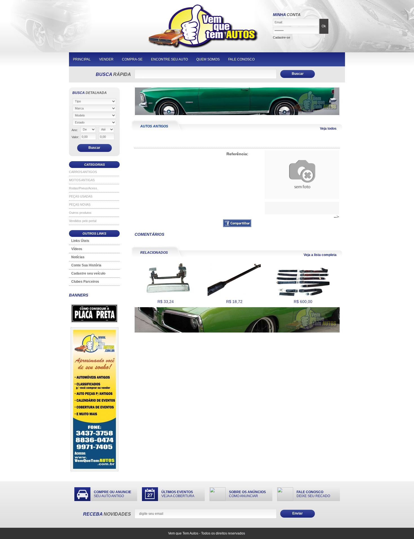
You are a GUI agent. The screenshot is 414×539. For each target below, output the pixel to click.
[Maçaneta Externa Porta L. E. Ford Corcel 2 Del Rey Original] (165, 296)
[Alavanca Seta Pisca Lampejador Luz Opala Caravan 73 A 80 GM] (234, 296)
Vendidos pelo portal (82, 221)
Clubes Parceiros (85, 282)
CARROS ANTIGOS (83, 172)
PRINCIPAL (82, 59)
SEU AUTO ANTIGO (112, 494)
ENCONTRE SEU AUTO (169, 59)
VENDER (106, 59)
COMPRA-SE (132, 59)
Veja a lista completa (320, 255)
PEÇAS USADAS (80, 196)
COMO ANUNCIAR (247, 494)
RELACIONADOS (154, 253)
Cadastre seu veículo (88, 273)
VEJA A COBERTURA (177, 494)
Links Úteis (80, 241)
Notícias (77, 257)
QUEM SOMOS (208, 59)
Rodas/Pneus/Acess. (83, 188)
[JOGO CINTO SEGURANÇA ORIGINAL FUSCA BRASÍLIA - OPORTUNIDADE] (303, 296)
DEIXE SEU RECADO (313, 494)
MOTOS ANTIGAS (82, 180)
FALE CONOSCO (241, 59)
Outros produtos (80, 212)
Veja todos (328, 129)
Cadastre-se (281, 37)
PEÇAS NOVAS (79, 204)
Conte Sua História (86, 265)
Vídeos (76, 249)
